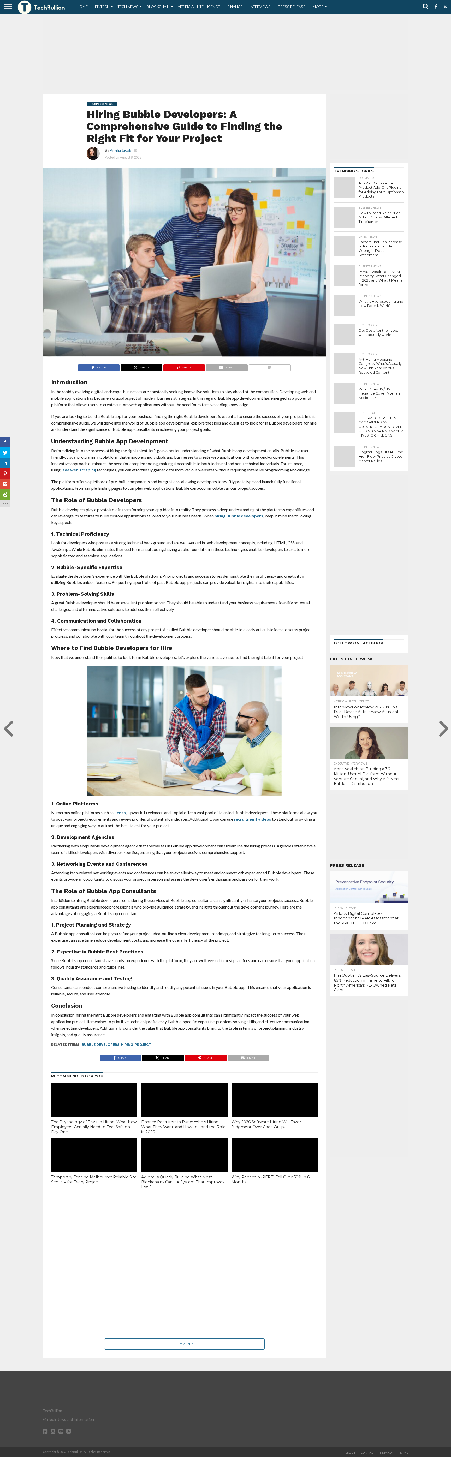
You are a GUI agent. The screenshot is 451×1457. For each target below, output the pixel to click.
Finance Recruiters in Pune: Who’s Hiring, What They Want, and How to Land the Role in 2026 (183, 1127)
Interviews (260, 6)
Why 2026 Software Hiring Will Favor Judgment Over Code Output (266, 1124)
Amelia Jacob (120, 150)
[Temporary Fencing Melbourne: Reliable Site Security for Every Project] (94, 1164)
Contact (368, 1452)
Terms (403, 1452)
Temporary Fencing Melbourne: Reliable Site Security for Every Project (94, 1179)
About (350, 1452)
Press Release (291, 6)
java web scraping (78, 469)
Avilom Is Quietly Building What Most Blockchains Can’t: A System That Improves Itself (182, 1182)
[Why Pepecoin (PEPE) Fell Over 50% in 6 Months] (275, 1164)
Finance (234, 6)
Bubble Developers (100, 1045)
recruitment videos (252, 818)
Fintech (102, 6)
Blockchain (158, 6)
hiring (127, 1045)
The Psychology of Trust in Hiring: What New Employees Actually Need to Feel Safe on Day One (94, 1127)
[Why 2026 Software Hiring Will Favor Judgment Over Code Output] (275, 1109)
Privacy (386, 1452)
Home (82, 6)
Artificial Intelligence (199, 6)
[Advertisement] (225, 53)
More (318, 6)
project (143, 1045)
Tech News (128, 6)
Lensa (120, 812)
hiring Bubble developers (239, 515)
